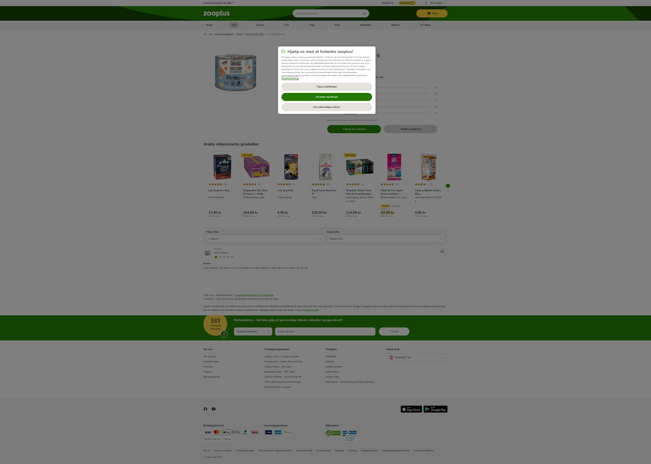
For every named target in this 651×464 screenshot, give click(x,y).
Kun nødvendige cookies (326, 107)
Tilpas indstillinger (326, 86)
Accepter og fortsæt (327, 96)
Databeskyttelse (290, 78)
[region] (327, 80)
